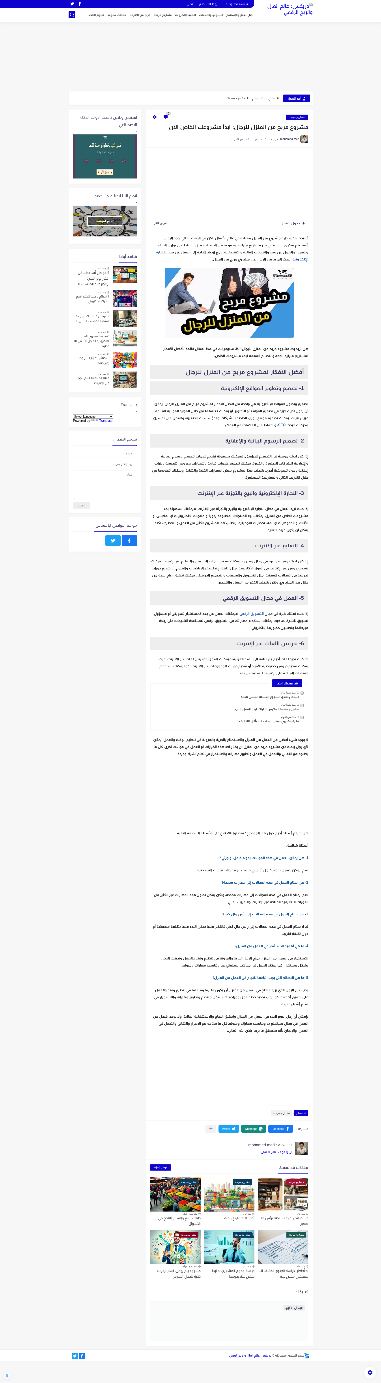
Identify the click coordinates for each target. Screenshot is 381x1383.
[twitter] (72, 4)
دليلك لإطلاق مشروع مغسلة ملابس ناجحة (270, 697)
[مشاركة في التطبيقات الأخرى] (210, 1129)
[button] (280, 1129)
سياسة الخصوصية (237, 4)
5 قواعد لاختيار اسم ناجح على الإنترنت (253, 101)
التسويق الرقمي (251, 613)
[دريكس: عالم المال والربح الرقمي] (285, 10)
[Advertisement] (191, 57)
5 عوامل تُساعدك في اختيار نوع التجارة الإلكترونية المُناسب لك (92, 278)
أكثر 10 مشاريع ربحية (239, 1218)
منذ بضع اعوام (288, 692)
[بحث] (72, 14)
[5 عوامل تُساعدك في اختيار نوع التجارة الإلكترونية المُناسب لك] (125, 274)
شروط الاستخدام (209, 4)
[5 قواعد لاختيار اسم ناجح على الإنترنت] (125, 380)
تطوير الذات (96, 15)
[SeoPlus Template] (306, 1356)
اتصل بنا (188, 4)
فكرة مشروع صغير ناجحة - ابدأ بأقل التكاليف (269, 721)
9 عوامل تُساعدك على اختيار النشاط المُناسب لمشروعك (91, 318)
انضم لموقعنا (104, 221)
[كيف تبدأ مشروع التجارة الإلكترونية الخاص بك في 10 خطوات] (125, 338)
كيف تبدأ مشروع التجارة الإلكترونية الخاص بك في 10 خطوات (91, 341)
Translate (105, 420)
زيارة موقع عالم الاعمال (276, 1152)
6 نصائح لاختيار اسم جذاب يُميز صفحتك (93, 360)
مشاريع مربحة (163, 15)
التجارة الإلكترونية (185, 15)
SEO (282, 425)
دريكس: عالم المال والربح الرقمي (250, 1355)
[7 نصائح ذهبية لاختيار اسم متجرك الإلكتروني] (125, 298)
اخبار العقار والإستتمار (239, 15)
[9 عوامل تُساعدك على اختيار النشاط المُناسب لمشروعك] (125, 318)
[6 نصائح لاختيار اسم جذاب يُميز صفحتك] (125, 360)
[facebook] (79, 4)
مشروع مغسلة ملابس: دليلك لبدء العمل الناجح (266, 709)
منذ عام (301, 1213)
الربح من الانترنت (139, 15)
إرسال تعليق (294, 1308)
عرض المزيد (160, 1167)
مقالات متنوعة (116, 15)
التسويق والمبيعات (211, 15)
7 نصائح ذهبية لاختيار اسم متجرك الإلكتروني (92, 299)
